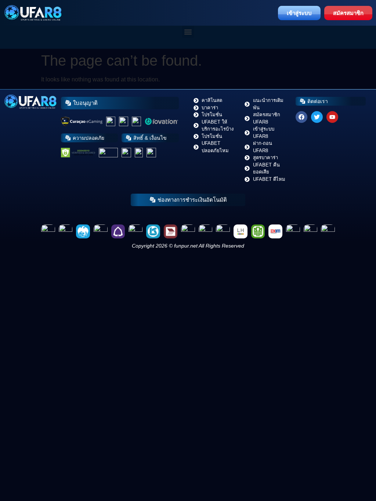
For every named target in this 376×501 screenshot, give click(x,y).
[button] (188, 32)
